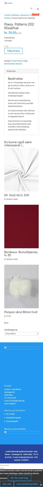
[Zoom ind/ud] (1, 465)
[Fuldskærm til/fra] (3, 465)
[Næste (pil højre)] (3, 468)
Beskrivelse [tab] (11, 71)
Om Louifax (10, 414)
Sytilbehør (15, 15)
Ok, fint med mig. (20, 477)
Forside (7, 15)
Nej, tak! (7, 484)
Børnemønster (9, 64)
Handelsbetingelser (13, 418)
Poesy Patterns (17, 61)
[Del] (5, 465)
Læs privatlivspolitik (27, 484)
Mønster (19, 64)
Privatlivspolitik (12, 421)
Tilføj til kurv (13, 50)
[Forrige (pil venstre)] (1, 468)
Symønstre (24, 15)
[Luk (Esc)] (8, 465)
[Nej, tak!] (41, 484)
